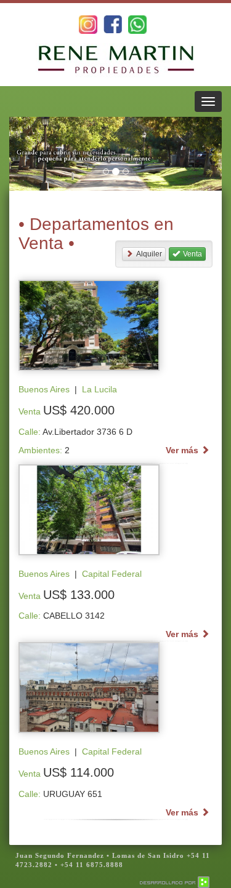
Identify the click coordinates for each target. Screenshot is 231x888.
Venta (192, 254)
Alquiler (149, 254)
